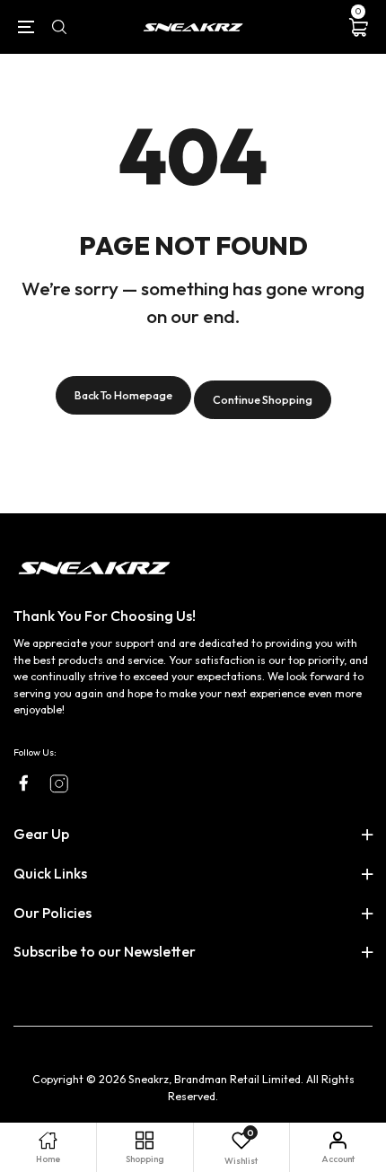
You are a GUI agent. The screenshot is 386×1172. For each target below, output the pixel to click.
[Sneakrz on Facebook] (23, 783)
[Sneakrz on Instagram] (59, 784)
